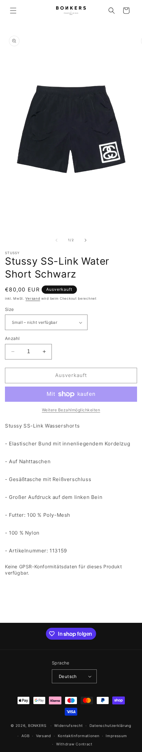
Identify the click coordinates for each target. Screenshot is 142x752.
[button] (13, 10)
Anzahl (12, 338)
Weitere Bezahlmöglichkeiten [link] (71, 409)
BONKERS (37, 725)
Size (9, 309)
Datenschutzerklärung (110, 725)
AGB (25, 735)
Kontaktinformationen (78, 735)
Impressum (116, 735)
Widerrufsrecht (68, 725)
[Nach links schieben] (56, 240)
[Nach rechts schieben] (85, 240)
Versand (32, 298)
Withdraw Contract (74, 744)
